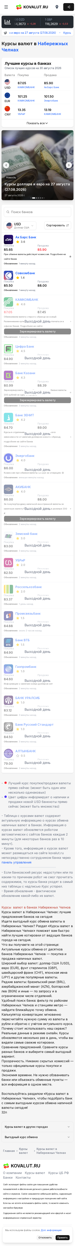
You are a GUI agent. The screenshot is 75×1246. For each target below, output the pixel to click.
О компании (12, 1173)
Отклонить (46, 1238)
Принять (64, 1238)
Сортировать (55, 225)
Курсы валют (35, 1173)
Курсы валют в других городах (26, 1126)
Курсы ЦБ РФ (58, 1173)
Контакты (23, 1177)
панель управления (16, 862)
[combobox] (20, 225)
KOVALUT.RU (35, 7)
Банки (7, 1177)
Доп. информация (51, 1230)
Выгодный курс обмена (21, 1137)
